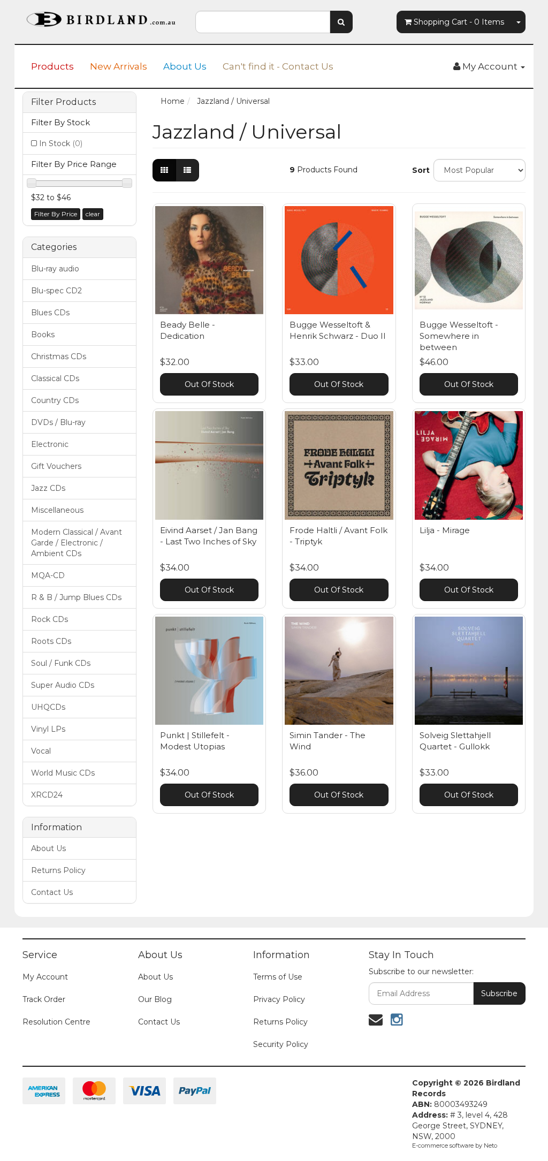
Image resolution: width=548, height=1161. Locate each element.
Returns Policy (58, 870)
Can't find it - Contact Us (278, 66)
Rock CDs (49, 619)
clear (93, 214)
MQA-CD (48, 575)
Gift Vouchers (56, 466)
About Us (185, 66)
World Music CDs (63, 773)
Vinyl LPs (48, 729)
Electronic (49, 444)
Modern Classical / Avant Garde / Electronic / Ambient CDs (76, 542)
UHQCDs (48, 707)
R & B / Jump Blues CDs (76, 597)
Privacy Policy (279, 999)
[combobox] (262, 22)
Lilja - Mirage (445, 530)
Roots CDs (51, 641)
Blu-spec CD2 (56, 290)
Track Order (43, 999)
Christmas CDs (58, 356)
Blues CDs (50, 312)
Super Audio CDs (62, 685)
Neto (490, 1145)
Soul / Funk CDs (60, 663)
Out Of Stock (209, 384)
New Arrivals (118, 66)
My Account (45, 977)
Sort (418, 170)
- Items (459, 22)
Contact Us (52, 892)
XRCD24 (47, 795)
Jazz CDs (48, 488)
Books (43, 334)
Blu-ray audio (55, 269)
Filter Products (63, 102)
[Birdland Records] (100, 16)
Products (52, 66)
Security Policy (280, 1044)
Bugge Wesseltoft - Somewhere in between (459, 336)
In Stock (60, 143)
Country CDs (55, 400)
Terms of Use (277, 977)
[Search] (341, 22)
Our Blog (155, 999)
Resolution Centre (56, 1022)
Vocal (41, 751)
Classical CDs (55, 378)
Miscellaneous (57, 510)
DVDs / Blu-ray (58, 422)
